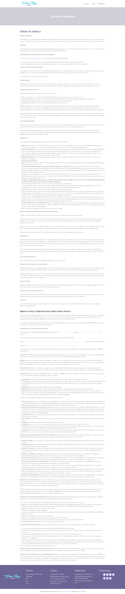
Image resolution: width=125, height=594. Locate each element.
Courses (93, 3)
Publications (101, 3)
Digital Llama (80, 591)
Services (86, 3)
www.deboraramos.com (37, 58)
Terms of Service (65, 591)
